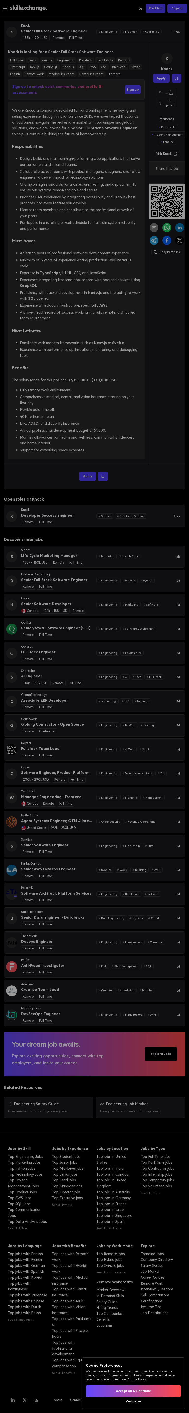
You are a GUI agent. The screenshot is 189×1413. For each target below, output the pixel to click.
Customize (133, 1401)
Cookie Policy (136, 1379)
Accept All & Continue (133, 1391)
